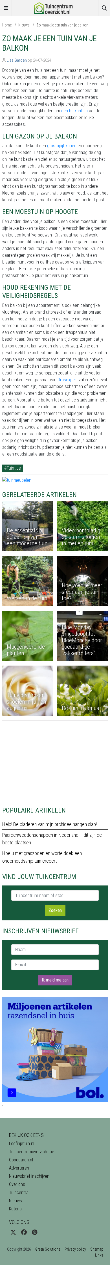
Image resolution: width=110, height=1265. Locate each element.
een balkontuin (74, 110)
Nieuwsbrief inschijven (29, 1176)
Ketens (15, 1209)
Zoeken (55, 910)
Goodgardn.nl (21, 1160)
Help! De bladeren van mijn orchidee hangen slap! (49, 824)
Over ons (17, 1184)
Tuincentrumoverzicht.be (31, 1151)
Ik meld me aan (55, 980)
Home (7, 25)
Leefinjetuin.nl (21, 1143)
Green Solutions (47, 1249)
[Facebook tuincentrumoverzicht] (24, 1232)
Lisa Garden (17, 60)
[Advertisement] (55, 760)
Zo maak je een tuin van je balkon (62, 25)
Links (99, 1255)
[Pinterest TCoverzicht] (34, 1232)
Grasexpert (67, 379)
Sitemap (96, 1249)
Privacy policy (75, 1249)
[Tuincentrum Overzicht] (55, 7)
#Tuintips (12, 468)
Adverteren (19, 1168)
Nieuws (24, 25)
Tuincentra (18, 1192)
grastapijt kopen (61, 145)
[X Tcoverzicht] (13, 1232)
